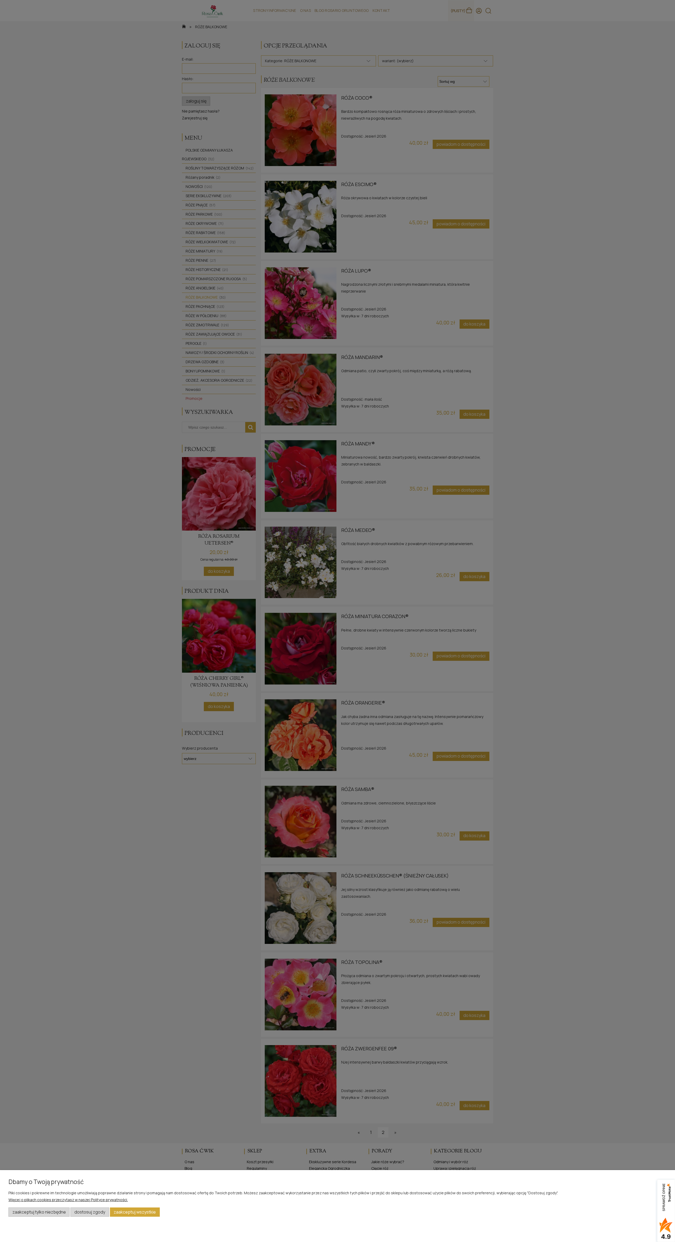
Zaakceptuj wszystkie (135, 1212)
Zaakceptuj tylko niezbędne (39, 1212)
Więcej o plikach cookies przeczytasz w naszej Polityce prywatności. (68, 1199)
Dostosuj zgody (89, 1212)
